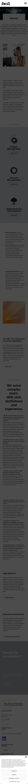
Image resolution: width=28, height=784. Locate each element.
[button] (26, 757)
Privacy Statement (12, 781)
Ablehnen (14, 774)
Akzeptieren (14, 770)
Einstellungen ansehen (14, 778)
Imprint (18, 781)
